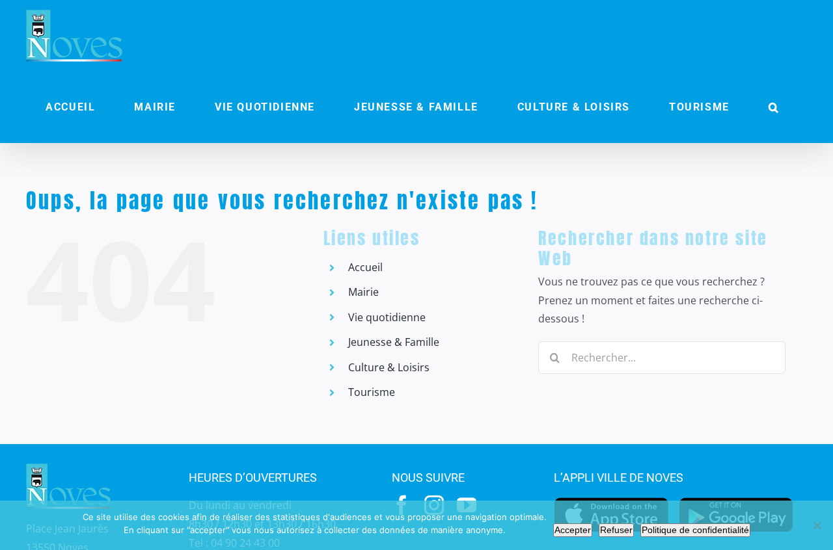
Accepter (572, 530)
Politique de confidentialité (695, 530)
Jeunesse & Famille (393, 342)
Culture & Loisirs (389, 367)
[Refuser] (816, 525)
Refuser (616, 530)
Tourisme (371, 392)
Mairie (363, 292)
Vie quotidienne (387, 317)
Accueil (365, 267)
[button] (774, 107)
